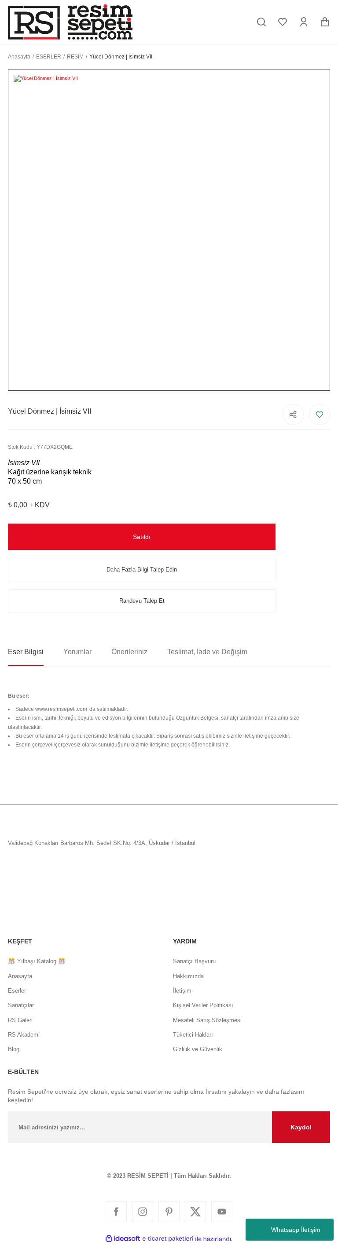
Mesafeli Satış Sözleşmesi (207, 1020)
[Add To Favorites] (319, 414)
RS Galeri (20, 1020)
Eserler (17, 990)
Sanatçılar (21, 1005)
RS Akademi (24, 1034)
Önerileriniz (129, 651)
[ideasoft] (122, 1239)
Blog (13, 1049)
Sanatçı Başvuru (194, 961)
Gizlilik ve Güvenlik (197, 1049)
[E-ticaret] (168, 1239)
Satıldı (142, 536)
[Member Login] (303, 22)
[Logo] (70, 22)
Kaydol (301, 1127)
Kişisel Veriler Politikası (203, 1005)
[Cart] (325, 22)
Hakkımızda (188, 976)
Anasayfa (20, 976)
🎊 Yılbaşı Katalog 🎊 (37, 961)
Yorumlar (77, 651)
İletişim (182, 990)
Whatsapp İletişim (295, 1229)
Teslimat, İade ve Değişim (207, 651)
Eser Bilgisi (26, 651)
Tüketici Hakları (193, 1034)
